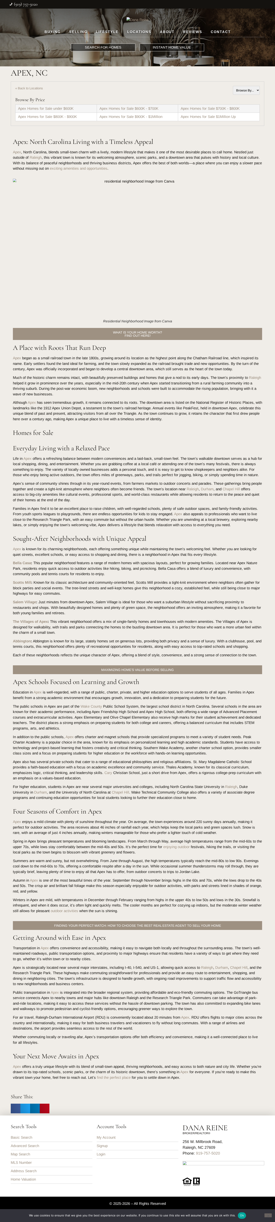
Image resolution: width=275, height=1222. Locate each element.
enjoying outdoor (176, 847)
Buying (52, 32)
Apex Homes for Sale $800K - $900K (47, 117)
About (167, 32)
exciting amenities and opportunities (78, 168)
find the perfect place (114, 1078)
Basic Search (21, 1137)
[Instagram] (235, 4)
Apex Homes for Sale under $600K (45, 109)
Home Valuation (23, 1179)
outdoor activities (64, 911)
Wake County (91, 706)
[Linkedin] (244, 4)
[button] (15, 1108)
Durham (207, 489)
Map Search (20, 1154)
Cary (108, 773)
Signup (102, 1146)
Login (101, 1154)
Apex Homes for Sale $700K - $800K (210, 109)
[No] (268, 1215)
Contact (221, 32)
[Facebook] (226, 4)
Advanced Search (25, 1146)
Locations (139, 32)
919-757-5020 (208, 1153)
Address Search (24, 1171)
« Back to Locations (29, 88)
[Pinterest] (253, 4)
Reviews (192, 32)
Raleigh (36, 157)
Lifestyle (107, 32)
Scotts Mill (22, 583)
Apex (17, 152)
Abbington (22, 641)
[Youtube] (262, 4)
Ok (242, 1215)
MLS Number (21, 1163)
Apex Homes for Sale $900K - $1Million (130, 117)
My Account (106, 1137)
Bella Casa (22, 563)
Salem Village (24, 602)
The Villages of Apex (30, 622)
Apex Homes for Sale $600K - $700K (128, 109)
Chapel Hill (231, 489)
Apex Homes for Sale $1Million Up (208, 117)
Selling (78, 32)
